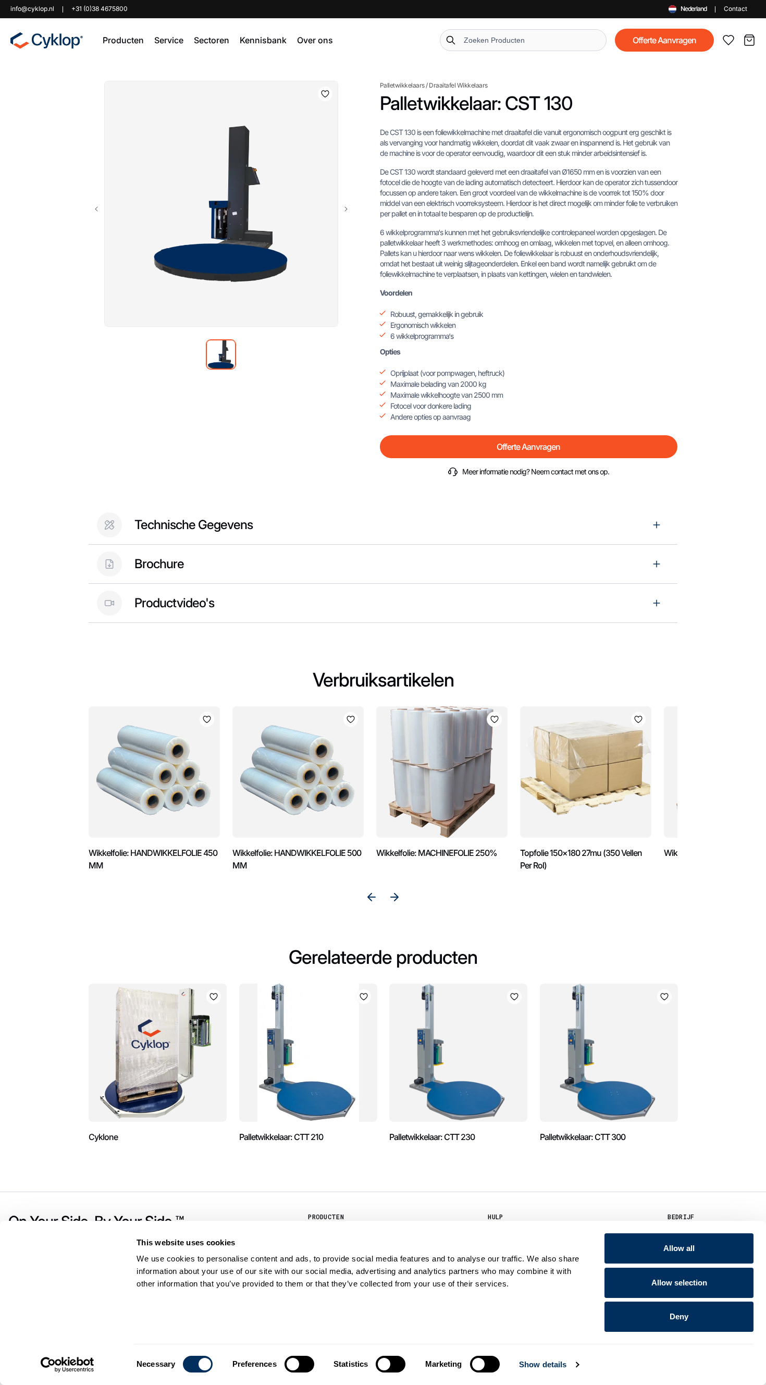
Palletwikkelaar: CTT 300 (582, 1137)
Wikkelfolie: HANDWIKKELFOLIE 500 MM (296, 859)
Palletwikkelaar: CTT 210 (281, 1137)
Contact (735, 9)
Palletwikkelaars (402, 85)
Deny (679, 1316)
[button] (123, 40)
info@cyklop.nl (32, 9)
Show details (542, 1364)
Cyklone (103, 1137)
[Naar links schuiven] (96, 209)
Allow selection (679, 1282)
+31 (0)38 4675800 (99, 9)
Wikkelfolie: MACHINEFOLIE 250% (436, 853)
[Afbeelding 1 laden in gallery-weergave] (221, 354)
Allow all (679, 1248)
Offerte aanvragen (664, 40)
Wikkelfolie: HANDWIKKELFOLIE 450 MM (153, 859)
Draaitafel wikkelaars (458, 85)
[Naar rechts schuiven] (346, 209)
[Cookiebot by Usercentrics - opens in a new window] (67, 1364)
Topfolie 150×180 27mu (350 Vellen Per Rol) (581, 859)
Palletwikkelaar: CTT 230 (432, 1137)
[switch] (299, 1364)
